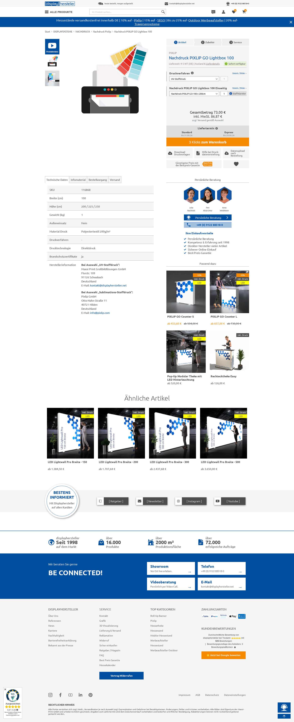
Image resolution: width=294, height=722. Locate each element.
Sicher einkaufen (108, 645)
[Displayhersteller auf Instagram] (50, 695)
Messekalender (107, 665)
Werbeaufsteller (159, 640)
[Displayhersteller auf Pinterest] (90, 695)
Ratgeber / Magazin (109, 650)
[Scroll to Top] (284, 716)
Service (236, 42)
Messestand (156, 645)
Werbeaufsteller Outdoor (164, 650)
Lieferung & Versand (110, 630)
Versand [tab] (115, 179)
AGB (197, 694)
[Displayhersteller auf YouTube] (70, 695)
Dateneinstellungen (235, 694)
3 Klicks (207, 142)
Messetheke (157, 625)
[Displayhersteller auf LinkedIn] (80, 695)
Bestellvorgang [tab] (98, 179)
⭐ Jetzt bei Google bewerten (224, 655)
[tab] (208, 76)
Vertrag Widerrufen (122, 675)
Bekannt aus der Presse (60, 645)
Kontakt (103, 615)
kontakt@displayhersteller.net (108, 285)
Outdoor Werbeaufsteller (206, 20)
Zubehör (208, 42)
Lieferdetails (213, 63)
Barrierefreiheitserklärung (62, 640)
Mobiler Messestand (161, 635)
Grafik (102, 620)
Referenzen (54, 620)
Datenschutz (212, 694)
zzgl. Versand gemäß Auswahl (208, 120)
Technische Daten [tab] (57, 179)
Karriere (52, 630)
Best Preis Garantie (109, 660)
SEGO (161, 20)
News (51, 625)
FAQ (101, 655)
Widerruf (104, 640)
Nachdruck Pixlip (102, 31)
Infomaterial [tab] (78, 179)
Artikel (180, 42)
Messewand (156, 630)
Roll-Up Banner (158, 615)
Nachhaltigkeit (56, 635)
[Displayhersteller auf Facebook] (60, 695)
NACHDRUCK (83, 31)
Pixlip (138, 20)
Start (47, 31)
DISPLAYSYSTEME (62, 31)
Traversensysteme (147, 24)
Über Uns (53, 615)
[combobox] (127, 12)
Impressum (184, 694)
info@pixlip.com (100, 312)
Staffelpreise (239, 93)
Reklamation (106, 635)
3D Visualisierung (108, 625)
